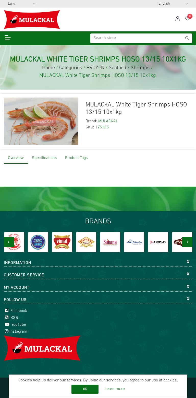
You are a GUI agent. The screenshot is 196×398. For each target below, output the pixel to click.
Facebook (18, 311)
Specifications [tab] (44, 158)
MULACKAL (108, 121)
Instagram (18, 332)
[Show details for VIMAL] (41, 242)
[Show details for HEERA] (16, 242)
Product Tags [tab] (76, 158)
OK (85, 389)
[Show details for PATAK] (65, 242)
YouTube (18, 325)
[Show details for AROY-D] (136, 242)
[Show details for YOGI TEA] (160, 242)
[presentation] (9, 242)
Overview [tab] (16, 158)
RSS (13, 318)
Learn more (115, 389)
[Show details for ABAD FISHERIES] (112, 242)
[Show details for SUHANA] (88, 242)
